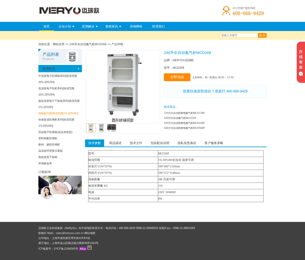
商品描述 (115, 143)
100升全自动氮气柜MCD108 (180, 118)
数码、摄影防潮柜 (49, 144)
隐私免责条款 (187, 143)
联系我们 (158, 26)
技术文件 (136, 143)
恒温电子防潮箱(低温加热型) (55, 132)
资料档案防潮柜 (47, 138)
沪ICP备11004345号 (66, 248)
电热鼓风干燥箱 (47, 157)
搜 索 (262, 35)
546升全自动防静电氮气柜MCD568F (184, 128)
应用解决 (88, 26)
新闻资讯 (111, 26)
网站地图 (89, 233)
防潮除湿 (49, 68)
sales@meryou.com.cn (70, 233)
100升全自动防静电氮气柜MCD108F (184, 123)
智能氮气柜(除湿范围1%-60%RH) (58, 113)
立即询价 (177, 77)
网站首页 (59, 44)
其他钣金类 (45, 163)
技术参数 (94, 143)
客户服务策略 (214, 143)
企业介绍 (65, 26)
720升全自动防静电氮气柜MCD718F (184, 113)
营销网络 (136, 26)
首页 (46, 26)
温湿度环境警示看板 (50, 150)
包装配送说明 (160, 143)
